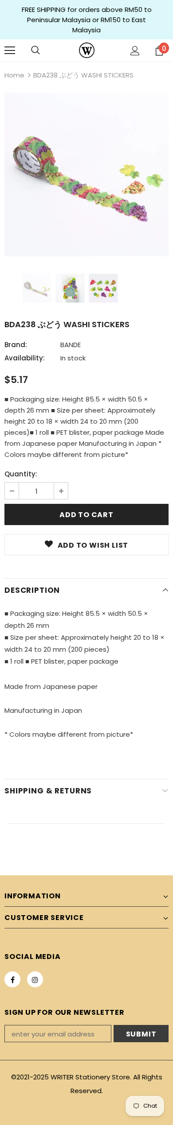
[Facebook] (12, 979)
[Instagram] (35, 979)
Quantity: (20, 474)
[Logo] (86, 50)
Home (14, 75)
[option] (86, 174)
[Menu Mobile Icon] (9, 50)
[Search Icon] (35, 50)
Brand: (15, 344)
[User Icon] (135, 50)
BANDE (70, 344)
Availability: (24, 358)
